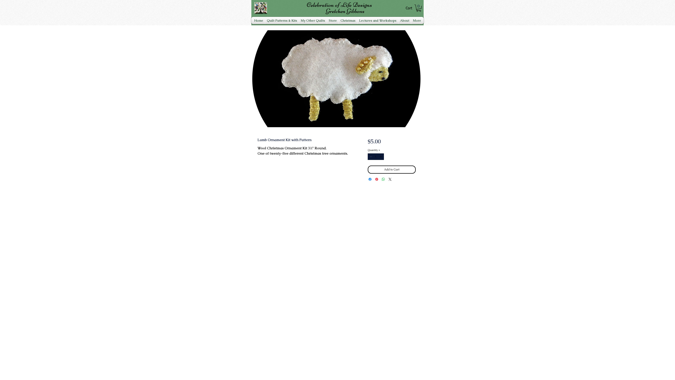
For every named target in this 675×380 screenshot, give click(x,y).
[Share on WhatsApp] (383, 179)
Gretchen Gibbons (345, 11)
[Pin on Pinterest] (377, 179)
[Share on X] (390, 179)
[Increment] (381, 157)
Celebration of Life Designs (339, 5)
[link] (418, 8)
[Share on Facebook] (370, 179)
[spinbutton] (376, 157)
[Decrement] (370, 157)
